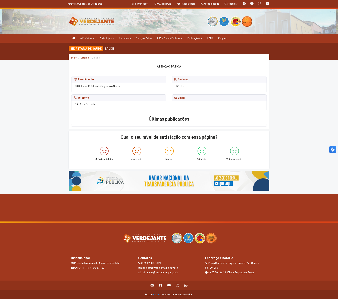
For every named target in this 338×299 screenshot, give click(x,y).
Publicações (194, 38)
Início (74, 57)
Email (181, 97)
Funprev (222, 38)
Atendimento (85, 79)
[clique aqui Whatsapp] (186, 285)
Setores (85, 57)
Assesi (156, 294)
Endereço (183, 79)
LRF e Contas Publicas (169, 38)
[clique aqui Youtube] (169, 285)
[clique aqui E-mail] (152, 285)
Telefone (83, 97)
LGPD (210, 38)
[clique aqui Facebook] (161, 285)
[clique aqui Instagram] (177, 285)
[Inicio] (73, 38)
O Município (106, 38)
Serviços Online (144, 38)
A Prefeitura (86, 38)
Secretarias (125, 38)
